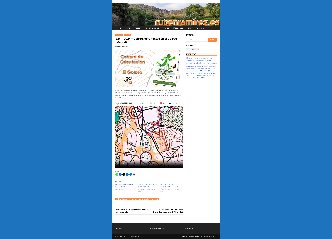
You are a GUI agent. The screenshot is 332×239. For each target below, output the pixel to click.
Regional (150, 199)
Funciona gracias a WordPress (191, 236)
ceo (133, 199)
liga (140, 199)
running (211, 75)
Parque (212, 71)
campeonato (126, 199)
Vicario (206, 78)
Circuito (189, 63)
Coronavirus (213, 63)
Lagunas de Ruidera (191, 68)
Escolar (193, 66)
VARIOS (168, 28)
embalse (188, 66)
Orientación (127, 34)
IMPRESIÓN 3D (155, 28)
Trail (198, 78)
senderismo (189, 78)
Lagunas (214, 66)
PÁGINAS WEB (178, 28)
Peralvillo (188, 73)
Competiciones (119, 34)
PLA (195, 73)
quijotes (144, 199)
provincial (209, 73)
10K (190, 58)
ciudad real (199, 63)
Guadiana (200, 66)
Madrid (206, 68)
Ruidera (206, 75)
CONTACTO (189, 28)
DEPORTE (128, 28)
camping (188, 60)
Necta (198, 71)
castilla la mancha (206, 60)
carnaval (193, 60)
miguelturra (194, 71)
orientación (205, 71)
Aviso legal (119, 228)
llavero (202, 68)
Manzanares (211, 68)
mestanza (188, 71)
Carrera (198, 60)
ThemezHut (213, 236)
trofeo (156, 199)
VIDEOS (137, 28)
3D (187, 58)
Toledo (195, 78)
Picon (192, 73)
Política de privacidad (157, 228)
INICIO (119, 28)
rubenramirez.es (119, 46)
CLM (136, 199)
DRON (144, 28)
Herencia (205, 66)
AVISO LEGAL (200, 28)
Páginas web (189, 228)
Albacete (197, 58)
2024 (120, 199)
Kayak (210, 66)
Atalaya (202, 58)
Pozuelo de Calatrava (201, 73)
